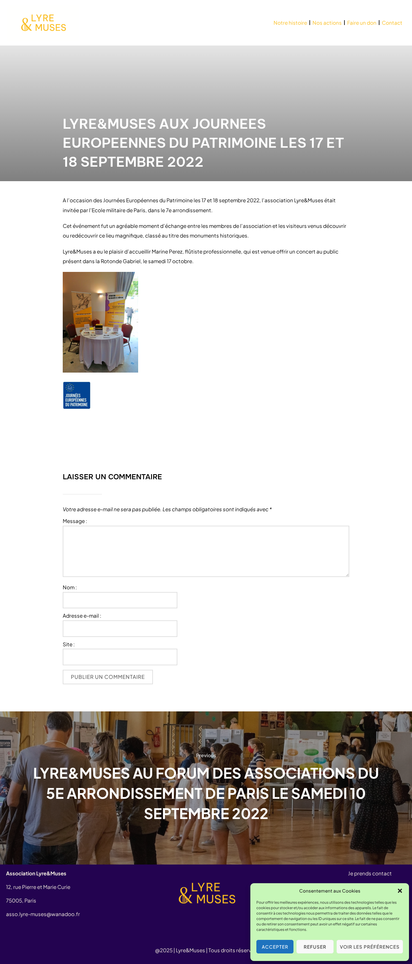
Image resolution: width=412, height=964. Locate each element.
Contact (392, 22)
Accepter (275, 947)
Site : (69, 644)
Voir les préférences (370, 947)
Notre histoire (290, 22)
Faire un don (361, 22)
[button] (400, 891)
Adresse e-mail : (82, 616)
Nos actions (327, 22)
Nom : (70, 587)
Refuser (315, 947)
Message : (75, 521)
